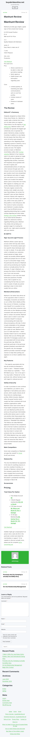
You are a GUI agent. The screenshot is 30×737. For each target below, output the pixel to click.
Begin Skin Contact (8, 667)
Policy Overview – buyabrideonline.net (15, 714)
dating (4, 691)
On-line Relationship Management (14, 586)
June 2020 (5, 679)
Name (3, 618)
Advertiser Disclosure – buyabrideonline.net (15, 716)
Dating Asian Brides (15, 734)
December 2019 (7, 681)
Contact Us (23, 719)
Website (3, 629)
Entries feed (5, 700)
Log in (4, 698)
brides (4, 688)
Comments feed (7, 702)
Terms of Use (7, 719)
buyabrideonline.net (15, 2)
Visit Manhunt (8, 61)
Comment (4, 601)
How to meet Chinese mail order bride (15, 728)
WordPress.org (6, 705)
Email (3, 624)
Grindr (20, 453)
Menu (15, 7)
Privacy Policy (15, 719)
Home (15, 711)
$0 (11, 498)
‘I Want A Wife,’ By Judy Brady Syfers (13, 654)
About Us (15, 722)
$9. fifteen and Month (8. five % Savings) (16, 510)
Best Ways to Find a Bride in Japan (15, 731)
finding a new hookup (10, 215)
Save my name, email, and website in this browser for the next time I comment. (10, 636)
